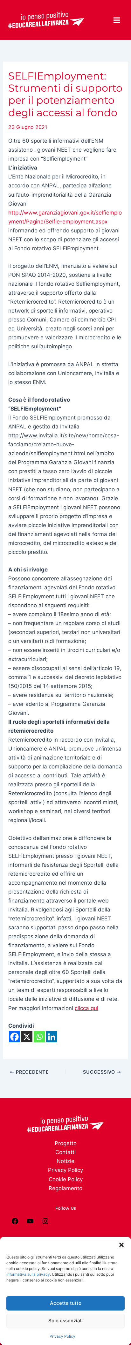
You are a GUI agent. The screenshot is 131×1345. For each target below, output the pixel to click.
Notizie (65, 1161)
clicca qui (86, 1008)
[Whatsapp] (39, 1036)
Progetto (66, 1143)
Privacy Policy (62, 1336)
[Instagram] (45, 1223)
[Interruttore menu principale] (117, 20)
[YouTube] (30, 1223)
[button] (121, 1245)
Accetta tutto (65, 1303)
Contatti (65, 1152)
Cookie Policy (66, 1179)
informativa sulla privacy (28, 1274)
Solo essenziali (65, 1321)
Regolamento (65, 1188)
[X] (26, 1036)
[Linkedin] (51, 1036)
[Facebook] (14, 1036)
